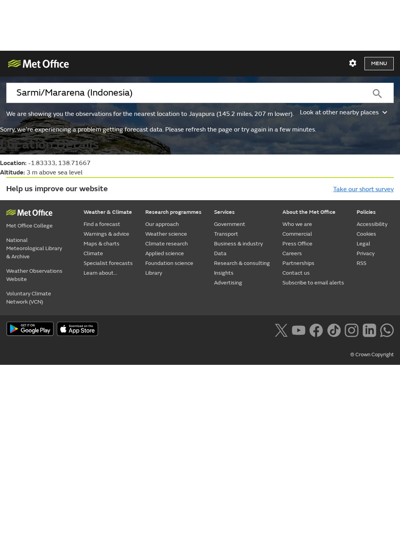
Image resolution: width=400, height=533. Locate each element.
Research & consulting (242, 263)
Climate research (166, 243)
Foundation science (169, 263)
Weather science (166, 234)
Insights (224, 273)
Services (224, 212)
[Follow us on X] (281, 329)
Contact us (296, 273)
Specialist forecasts (108, 263)
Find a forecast (102, 224)
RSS (361, 263)
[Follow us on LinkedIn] (369, 329)
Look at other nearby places (339, 112)
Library (153, 273)
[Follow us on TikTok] (334, 329)
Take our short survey (363, 189)
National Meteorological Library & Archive (34, 248)
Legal (363, 243)
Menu (379, 63)
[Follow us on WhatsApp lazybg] (387, 329)
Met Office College (29, 225)
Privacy (366, 253)
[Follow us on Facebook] (316, 329)
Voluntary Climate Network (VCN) (28, 297)
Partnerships (298, 263)
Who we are (297, 224)
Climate (93, 253)
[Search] (377, 93)
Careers (292, 253)
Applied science (164, 253)
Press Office (297, 243)
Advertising (228, 282)
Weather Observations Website (34, 275)
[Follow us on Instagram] (351, 329)
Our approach (162, 224)
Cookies (366, 234)
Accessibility (372, 224)
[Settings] (352, 63)
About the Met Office (309, 212)
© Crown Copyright (372, 355)
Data (220, 253)
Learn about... (100, 273)
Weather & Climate (108, 212)
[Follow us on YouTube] (298, 329)
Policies (366, 212)
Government (229, 224)
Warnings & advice (106, 234)
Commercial (297, 234)
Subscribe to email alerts (313, 282)
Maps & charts (102, 243)
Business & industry (238, 243)
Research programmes (173, 212)
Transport (226, 234)
